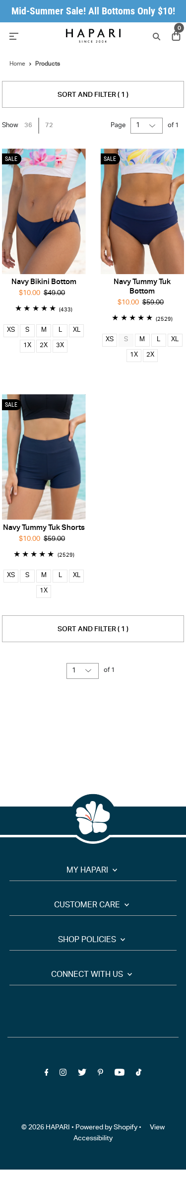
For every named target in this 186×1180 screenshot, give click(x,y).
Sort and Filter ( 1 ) (93, 95)
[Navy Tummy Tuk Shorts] (44, 457)
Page (118, 126)
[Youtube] (119, 1074)
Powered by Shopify (106, 1127)
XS (11, 330)
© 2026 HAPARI (45, 1127)
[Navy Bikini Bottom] (44, 211)
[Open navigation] (31, 35)
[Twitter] (82, 1074)
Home (17, 64)
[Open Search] (155, 36)
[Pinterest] (100, 1074)
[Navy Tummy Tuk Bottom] (143, 211)
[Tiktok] (138, 1074)
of (173, 126)
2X (44, 346)
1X (27, 346)
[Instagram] (63, 1074)
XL (76, 330)
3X (60, 346)
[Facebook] (47, 1074)
